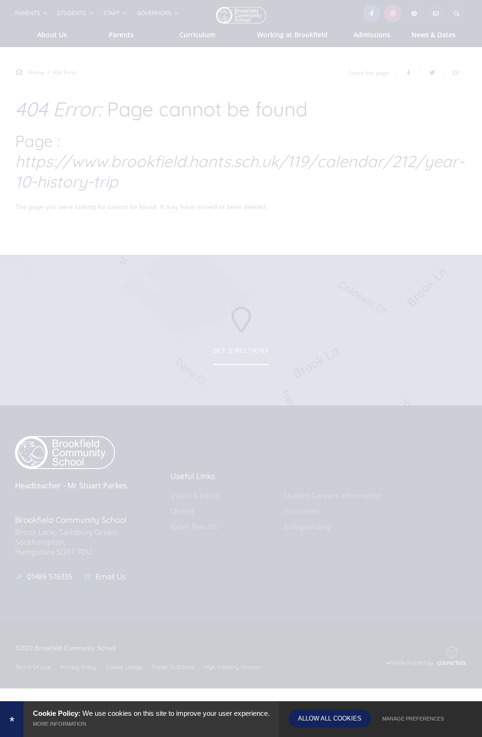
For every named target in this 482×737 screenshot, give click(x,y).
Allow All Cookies (330, 718)
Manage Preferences (413, 718)
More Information (59, 724)
